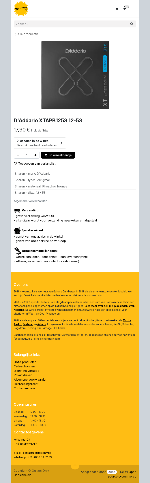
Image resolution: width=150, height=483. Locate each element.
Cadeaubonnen (24, 366)
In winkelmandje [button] (60, 155)
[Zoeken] (131, 23)
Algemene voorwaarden (30, 379)
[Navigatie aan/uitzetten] (133, 8)
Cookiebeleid (22, 475)
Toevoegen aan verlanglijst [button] (36, 163)
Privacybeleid (23, 375)
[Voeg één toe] (35, 155)
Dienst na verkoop (26, 371)
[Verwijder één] (18, 155)
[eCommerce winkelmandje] (116, 8)
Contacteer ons (24, 388)
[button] (75, 465)
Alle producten (27, 34)
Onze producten (25, 362)
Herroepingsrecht (26, 384)
